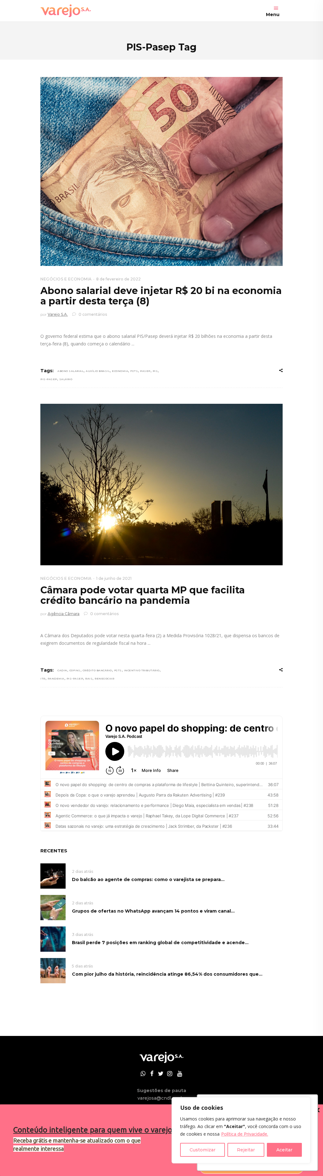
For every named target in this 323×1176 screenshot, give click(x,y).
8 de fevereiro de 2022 (118, 279)
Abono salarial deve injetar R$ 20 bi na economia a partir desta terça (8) (161, 296)
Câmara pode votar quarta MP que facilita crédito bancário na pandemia (142, 595)
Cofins (74, 670)
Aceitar (284, 1150)
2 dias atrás (82, 871)
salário (66, 379)
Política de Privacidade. (244, 1134)
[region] (241, 1130)
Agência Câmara (63, 613)
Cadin (62, 670)
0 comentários (92, 314)
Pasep (145, 371)
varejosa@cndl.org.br (161, 1098)
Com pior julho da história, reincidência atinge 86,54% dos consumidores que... (167, 974)
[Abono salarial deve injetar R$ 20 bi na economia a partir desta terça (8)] (161, 171)
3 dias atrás (82, 934)
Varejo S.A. (58, 314)
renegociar (104, 678)
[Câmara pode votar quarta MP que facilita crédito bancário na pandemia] (161, 484)
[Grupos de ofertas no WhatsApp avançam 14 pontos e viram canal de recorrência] (53, 907)
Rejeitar (246, 1150)
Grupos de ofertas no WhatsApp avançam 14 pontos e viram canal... (153, 911)
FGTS (134, 371)
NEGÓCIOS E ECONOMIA (66, 279)
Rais (88, 678)
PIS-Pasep (48, 379)
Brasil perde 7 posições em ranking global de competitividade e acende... (160, 942)
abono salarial (70, 371)
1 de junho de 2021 (114, 578)
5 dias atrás (82, 966)
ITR (42, 678)
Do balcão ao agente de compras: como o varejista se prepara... (148, 879)
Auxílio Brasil (98, 371)
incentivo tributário (142, 670)
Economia (120, 371)
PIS (155, 371)
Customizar (202, 1150)
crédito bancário (97, 670)
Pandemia (56, 678)
